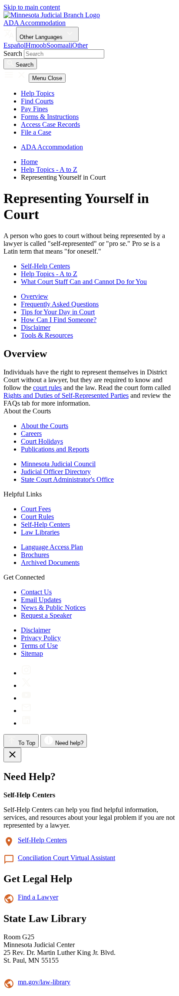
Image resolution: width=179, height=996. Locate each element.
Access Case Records (50, 124)
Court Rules (37, 516)
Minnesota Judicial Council (58, 463)
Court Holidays (42, 441)
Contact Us (36, 592)
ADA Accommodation (34, 22)
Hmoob (36, 45)
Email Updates (41, 599)
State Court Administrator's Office (67, 479)
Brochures (35, 554)
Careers (31, 433)
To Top (26, 743)
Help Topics (37, 93)
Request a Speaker (46, 615)
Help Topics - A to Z (49, 169)
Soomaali (59, 45)
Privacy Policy (41, 637)
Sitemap (32, 653)
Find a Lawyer (38, 897)
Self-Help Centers (45, 266)
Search (12, 53)
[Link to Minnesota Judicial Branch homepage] (51, 15)
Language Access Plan (52, 547)
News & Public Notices (53, 607)
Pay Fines (34, 109)
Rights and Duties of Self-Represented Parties (66, 395)
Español (14, 45)
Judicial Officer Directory (56, 471)
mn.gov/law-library (44, 982)
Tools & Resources (47, 335)
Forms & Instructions (50, 116)
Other (80, 45)
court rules (47, 387)
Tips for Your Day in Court (58, 312)
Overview (34, 296)
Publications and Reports (55, 449)
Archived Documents (50, 562)
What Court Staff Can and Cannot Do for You (84, 281)
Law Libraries (40, 532)
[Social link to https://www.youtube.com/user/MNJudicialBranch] (26, 698)
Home (29, 161)
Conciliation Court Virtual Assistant (66, 857)
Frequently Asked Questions (60, 304)
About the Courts (44, 425)
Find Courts (37, 101)
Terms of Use (39, 645)
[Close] (12, 755)
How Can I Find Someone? (58, 319)
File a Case (36, 132)
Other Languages (42, 37)
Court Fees (36, 509)
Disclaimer (35, 327)
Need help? (68, 743)
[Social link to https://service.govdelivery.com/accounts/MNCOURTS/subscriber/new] (26, 710)
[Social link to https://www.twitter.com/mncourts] (26, 685)
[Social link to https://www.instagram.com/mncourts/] (26, 673)
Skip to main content (31, 7)
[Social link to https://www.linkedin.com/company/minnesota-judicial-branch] (26, 723)
